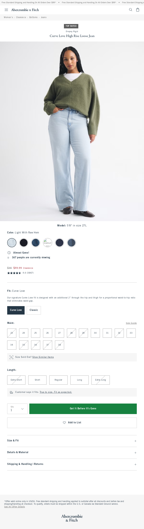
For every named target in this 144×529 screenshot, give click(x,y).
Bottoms (33, 17)
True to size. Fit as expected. (56, 392)
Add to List (74, 423)
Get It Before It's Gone (83, 409)
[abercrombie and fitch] (25, 9)
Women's (8, 17)
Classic (34, 310)
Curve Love (16, 310)
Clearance (21, 17)
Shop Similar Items (43, 357)
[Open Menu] (4, 10)
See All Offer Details (14, 507)
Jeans (44, 17)
